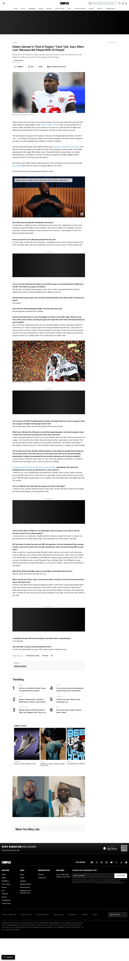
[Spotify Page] (126, 862)
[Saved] (119, 3)
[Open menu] (4, 3)
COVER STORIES (80, 8)
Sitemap (85, 914)
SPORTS (49, 8)
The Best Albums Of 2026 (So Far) (77, 764)
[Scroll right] (83, 743)
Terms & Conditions (9, 914)
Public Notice (58, 914)
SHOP (16, 8)
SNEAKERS (32, 8)
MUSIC (41, 8)
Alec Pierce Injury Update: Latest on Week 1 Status (69, 711)
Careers (41, 874)
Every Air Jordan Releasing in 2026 (25, 764)
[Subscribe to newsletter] (120, 875)
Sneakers (59, 696)
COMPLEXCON (110, 8)
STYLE (23, 8)
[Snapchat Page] (116, 862)
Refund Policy (25, 887)
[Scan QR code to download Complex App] (124, 848)
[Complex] (64, 3)
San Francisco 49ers (32, 655)
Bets (57, 707)
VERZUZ (91, 8)
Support (23, 881)
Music (21, 685)
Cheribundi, (16, 166)
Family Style (6, 903)
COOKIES (94, 914)
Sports (14, 42)
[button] (118, 914)
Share (40, 66)
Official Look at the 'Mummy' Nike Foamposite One (68, 701)
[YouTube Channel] (111, 862)
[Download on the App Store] (110, 848)
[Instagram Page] (106, 862)
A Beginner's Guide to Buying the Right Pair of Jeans (52, 764)
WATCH (99, 8)
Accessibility (72, 914)
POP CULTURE (59, 8)
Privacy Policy (103, 882)
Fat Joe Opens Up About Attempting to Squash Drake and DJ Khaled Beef (70, 689)
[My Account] (123, 3)
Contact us (42, 878)
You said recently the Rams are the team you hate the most (33, 467)
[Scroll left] (14, 743)
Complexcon (6, 900)
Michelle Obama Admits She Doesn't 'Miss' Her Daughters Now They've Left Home (33, 711)
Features (45, 655)
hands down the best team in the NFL (66, 147)
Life (3, 890)
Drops (22, 878)
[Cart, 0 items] (126, 3)
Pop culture (6, 884)
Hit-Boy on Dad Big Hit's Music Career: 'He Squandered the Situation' (32, 689)
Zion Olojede (20, 666)
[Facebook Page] (92, 862)
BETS (69, 8)
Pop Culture (23, 707)
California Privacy (42, 914)
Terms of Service (116, 882)
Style (42, 761)
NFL (52, 655)
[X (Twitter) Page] (97, 862)
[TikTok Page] (121, 862)
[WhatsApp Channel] (102, 862)
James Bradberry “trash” (50, 125)
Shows (4, 897)
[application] (48, 196)
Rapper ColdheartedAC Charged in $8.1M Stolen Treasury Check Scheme (32, 701)
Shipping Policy (25, 884)
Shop (22, 874)
